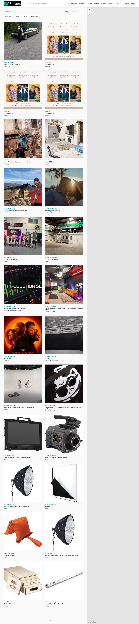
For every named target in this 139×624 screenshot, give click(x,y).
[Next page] (81, 620)
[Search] (30, 3)
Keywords (34, 16)
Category (8, 16)
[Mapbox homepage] (92, 622)
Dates (18, 16)
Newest (74, 12)
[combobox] (44, 3)
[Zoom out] (89, 12)
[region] (113, 315)
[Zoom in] (89, 9)
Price (25, 16)
